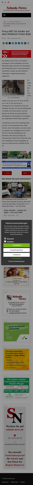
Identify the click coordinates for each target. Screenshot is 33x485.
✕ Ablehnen (17, 254)
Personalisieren (16, 258)
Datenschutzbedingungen (16, 261)
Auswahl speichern (16, 250)
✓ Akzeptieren (16, 245)
